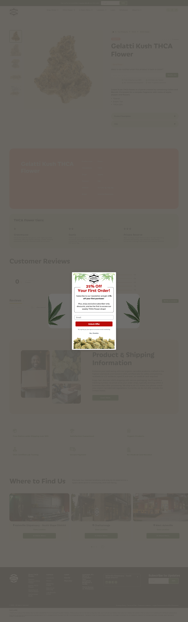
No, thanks (94, 333)
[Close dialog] (113, 275)
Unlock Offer (94, 323)
